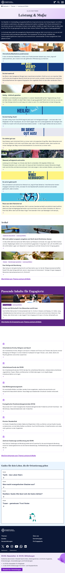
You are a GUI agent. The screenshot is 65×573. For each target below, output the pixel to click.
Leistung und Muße (23, 6)
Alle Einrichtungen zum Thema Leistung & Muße (18, 456)
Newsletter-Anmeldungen (12, 569)
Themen (13, 6)
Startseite (6, 6)
